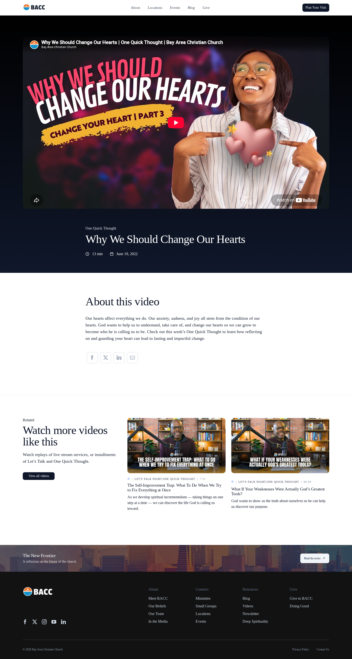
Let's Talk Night (148, 479)
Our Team (156, 614)
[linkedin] (63, 622)
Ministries (203, 598)
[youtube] (53, 622)
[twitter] (34, 622)
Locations (203, 614)
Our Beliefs (157, 606)
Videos (248, 606)
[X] (105, 357)
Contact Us (323, 649)
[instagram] (44, 622)
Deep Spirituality (255, 621)
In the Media (158, 621)
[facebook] (25, 622)
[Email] (132, 357)
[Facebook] (92, 357)
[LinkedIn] (119, 357)
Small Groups (206, 606)
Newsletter (251, 614)
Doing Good (299, 606)
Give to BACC (301, 598)
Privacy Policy (300, 649)
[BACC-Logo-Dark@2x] (34, 6)
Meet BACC (158, 598)
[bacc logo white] (38, 589)
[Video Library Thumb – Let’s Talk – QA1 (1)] (280, 420)
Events (201, 621)
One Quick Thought (100, 228)
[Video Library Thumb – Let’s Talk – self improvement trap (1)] (176, 420)
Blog (246, 598)
